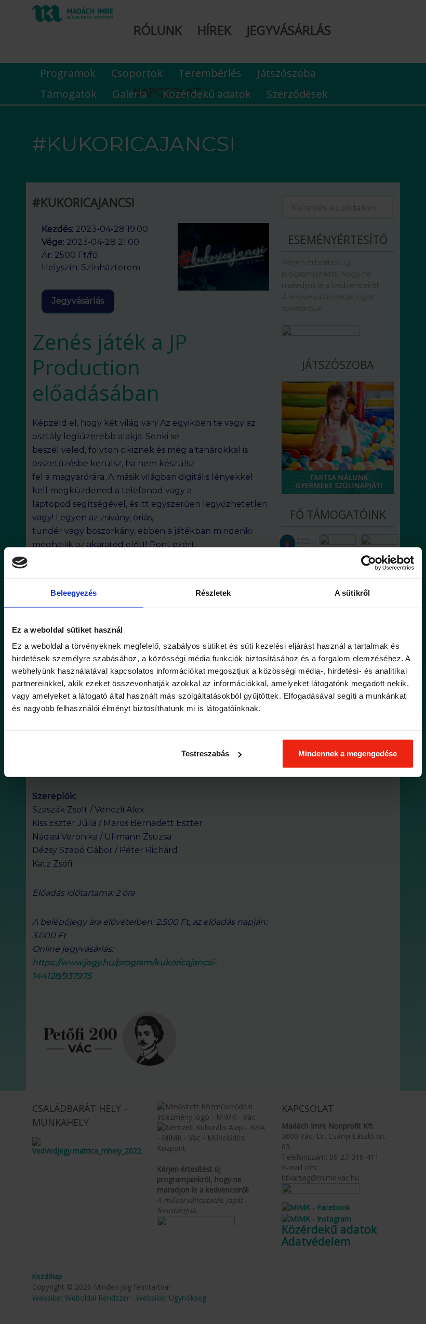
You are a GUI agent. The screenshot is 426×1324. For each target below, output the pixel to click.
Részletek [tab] (213, 592)
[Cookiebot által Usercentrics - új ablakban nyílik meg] (368, 562)
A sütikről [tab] (352, 592)
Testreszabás (205, 753)
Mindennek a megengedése (347, 753)
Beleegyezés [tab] (73, 592)
